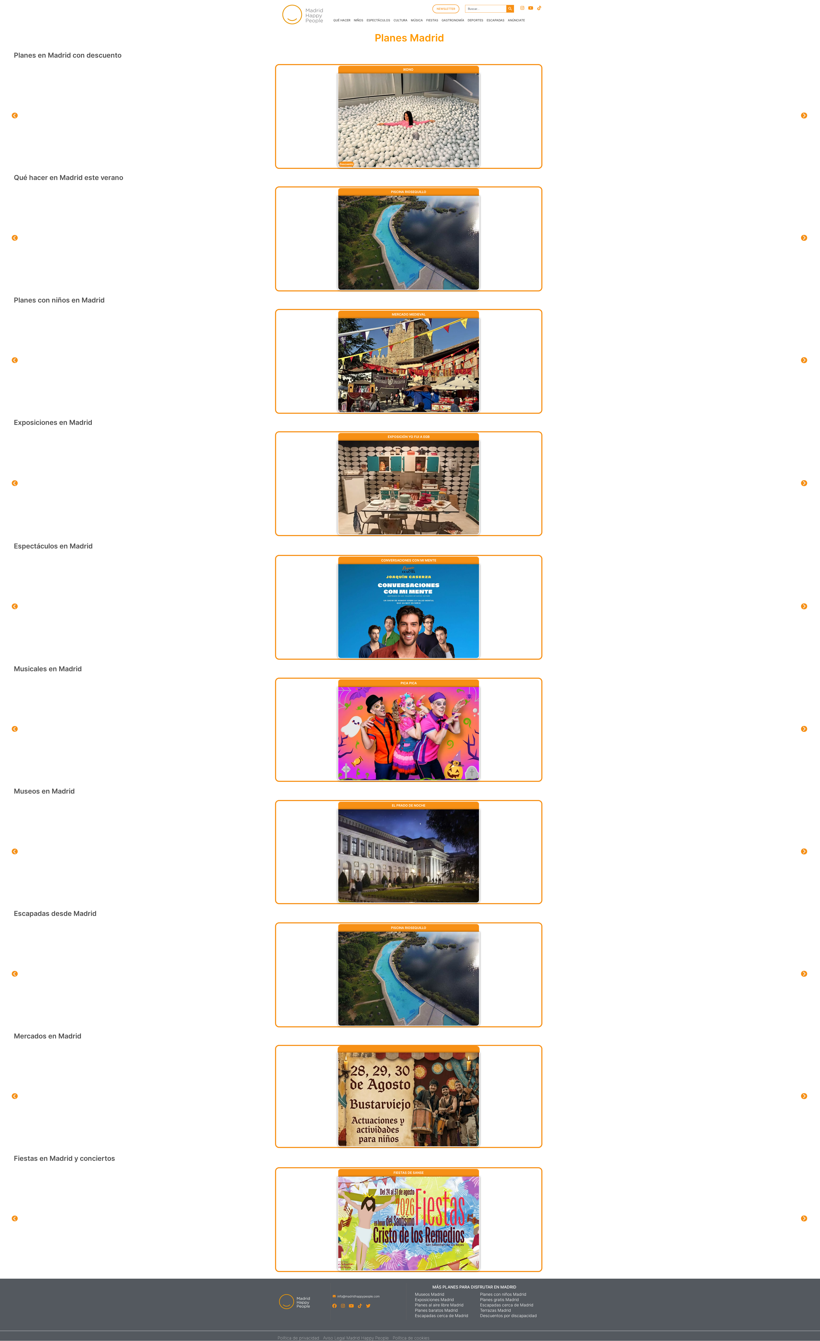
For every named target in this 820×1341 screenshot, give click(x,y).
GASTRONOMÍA (453, 20)
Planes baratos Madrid (436, 1310)
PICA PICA (409, 683)
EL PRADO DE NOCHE (408, 805)
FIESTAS (432, 20)
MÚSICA (417, 20)
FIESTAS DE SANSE (409, 1173)
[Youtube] (531, 8)
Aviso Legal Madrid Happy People (356, 1338)
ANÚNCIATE (516, 20)
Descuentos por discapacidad (508, 1316)
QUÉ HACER (341, 20)
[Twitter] (368, 1306)
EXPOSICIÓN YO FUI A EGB (409, 437)
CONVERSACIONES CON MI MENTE (408, 560)
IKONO (408, 69)
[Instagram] (522, 8)
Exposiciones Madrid (434, 1300)
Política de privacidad (298, 1338)
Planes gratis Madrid (499, 1300)
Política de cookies (411, 1338)
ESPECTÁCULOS (378, 20)
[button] (15, 115)
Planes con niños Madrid (503, 1294)
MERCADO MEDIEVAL (409, 314)
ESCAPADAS (495, 20)
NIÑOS (358, 20)
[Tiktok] (539, 8)
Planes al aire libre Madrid (439, 1305)
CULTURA (400, 20)
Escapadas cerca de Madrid (441, 1316)
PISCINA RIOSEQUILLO (408, 192)
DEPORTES (475, 20)
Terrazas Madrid (495, 1310)
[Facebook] (334, 1306)
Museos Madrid (429, 1294)
